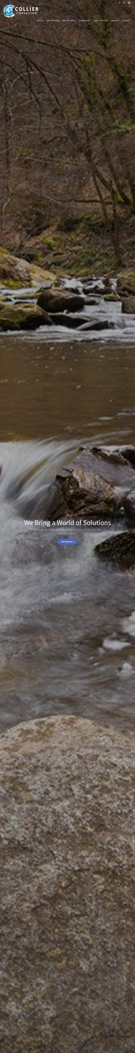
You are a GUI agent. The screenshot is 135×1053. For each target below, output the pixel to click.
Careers (115, 20)
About (40, 20)
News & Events (101, 20)
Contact (126, 20)
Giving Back (84, 20)
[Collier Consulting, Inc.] (20, 7)
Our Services (52, 20)
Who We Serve (69, 20)
